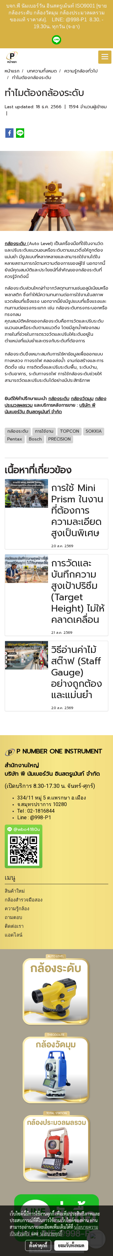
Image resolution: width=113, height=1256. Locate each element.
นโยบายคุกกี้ (51, 1233)
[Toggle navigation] (105, 57)
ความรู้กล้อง (17, 908)
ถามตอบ (13, 917)
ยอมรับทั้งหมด (71, 1245)
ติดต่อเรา (14, 926)
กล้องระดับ (16, 243)
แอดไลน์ (13, 935)
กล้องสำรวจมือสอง (23, 900)
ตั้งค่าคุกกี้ (38, 1245)
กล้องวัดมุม (82, 398)
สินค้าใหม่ (15, 891)
